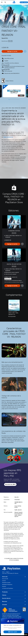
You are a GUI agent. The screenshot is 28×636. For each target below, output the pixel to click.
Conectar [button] (4, 604)
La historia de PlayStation (7, 588)
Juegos (7, 572)
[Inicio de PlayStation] (14, 2)
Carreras (4, 580)
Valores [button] (4, 595)
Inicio (3, 572)
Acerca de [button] (4, 576)
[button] (14, 91)
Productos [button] (5, 592)
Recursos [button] (4, 601)
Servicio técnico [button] (6, 598)
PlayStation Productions (7, 584)
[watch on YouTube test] (21, 96)
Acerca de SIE (5, 578)
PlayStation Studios (6, 582)
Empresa (4, 586)
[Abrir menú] (2, 2)
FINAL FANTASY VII (8, 137)
